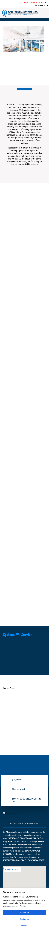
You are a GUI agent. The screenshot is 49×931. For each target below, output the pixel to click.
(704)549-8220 (41, 5)
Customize (24, 919)
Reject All (24, 926)
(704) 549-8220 (17, 779)
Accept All (24, 912)
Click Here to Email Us (19, 789)
